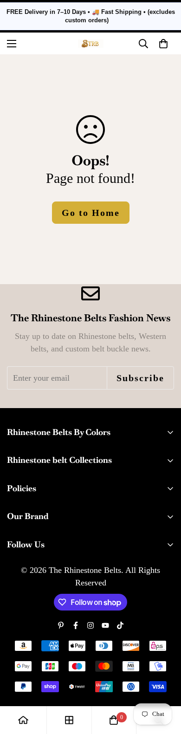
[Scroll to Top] (164, 685)
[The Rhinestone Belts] (90, 43)
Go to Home (91, 213)
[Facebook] (75, 625)
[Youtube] (105, 625)
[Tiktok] (120, 625)
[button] (163, 43)
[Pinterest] (60, 625)
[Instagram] (90, 625)
